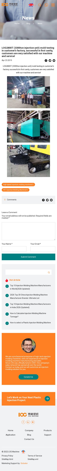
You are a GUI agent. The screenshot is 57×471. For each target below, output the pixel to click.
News (40, 23)
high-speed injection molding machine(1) (18, 184)
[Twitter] (50, 60)
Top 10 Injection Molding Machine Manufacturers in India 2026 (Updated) (30, 305)
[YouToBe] (33, 422)
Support (47, 435)
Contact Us (29, 439)
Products (48, 430)
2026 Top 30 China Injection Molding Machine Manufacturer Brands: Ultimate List (29, 296)
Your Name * (8, 244)
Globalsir (24, 463)
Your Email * (36, 244)
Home (17, 23)
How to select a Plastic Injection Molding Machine (30, 323)
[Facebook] (46, 60)
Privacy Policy (7, 456)
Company (29, 430)
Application (10, 435)
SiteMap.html (7, 459)
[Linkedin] (28, 422)
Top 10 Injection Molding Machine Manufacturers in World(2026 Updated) (30, 287)
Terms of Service (35, 456)
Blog (28, 23)
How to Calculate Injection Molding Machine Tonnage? (28, 315)
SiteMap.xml (33, 459)
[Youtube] (54, 60)
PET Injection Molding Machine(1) (15, 190)
